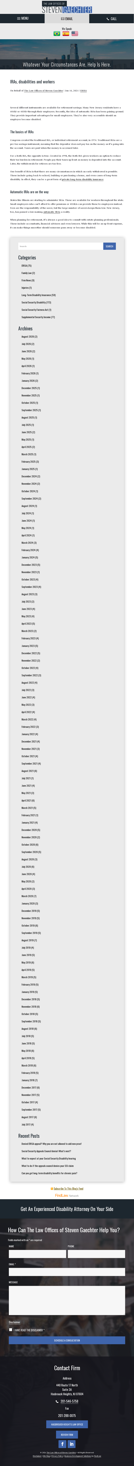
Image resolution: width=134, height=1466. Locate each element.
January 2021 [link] (28, 822)
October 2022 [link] (28, 668)
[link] (67, 7)
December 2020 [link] (29, 830)
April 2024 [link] (27, 535)
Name (11, 1246)
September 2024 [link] (30, 498)
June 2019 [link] (26, 955)
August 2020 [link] (28, 859)
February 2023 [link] (28, 638)
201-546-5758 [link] (69, 1401)
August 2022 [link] (28, 682)
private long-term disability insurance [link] (82, 179)
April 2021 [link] (26, 800)
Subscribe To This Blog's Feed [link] (68, 1189)
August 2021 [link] (28, 771)
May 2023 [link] (26, 616)
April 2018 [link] (26, 1058)
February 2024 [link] (28, 550)
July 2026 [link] (26, 344)
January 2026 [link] (28, 380)
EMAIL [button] (69, 18)
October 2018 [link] (28, 1014)
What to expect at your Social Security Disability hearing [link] (49, 1158)
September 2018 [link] (29, 1021)
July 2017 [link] (26, 1124)
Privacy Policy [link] (57, 1456)
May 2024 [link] (26, 528)
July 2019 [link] (26, 947)
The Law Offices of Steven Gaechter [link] (43, 90)
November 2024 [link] (29, 483)
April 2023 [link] (27, 623)
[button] (22, 17)
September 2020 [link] (30, 852)
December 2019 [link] (29, 910)
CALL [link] (114, 18)
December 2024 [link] (29, 476)
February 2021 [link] (28, 815)
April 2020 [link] (27, 888)
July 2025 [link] (26, 424)
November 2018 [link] (29, 1006)
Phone (71, 1246)
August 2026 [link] (28, 336)
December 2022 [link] (29, 653)
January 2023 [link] (28, 646)
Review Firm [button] (67, 1434)
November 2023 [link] (29, 572)
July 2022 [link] (26, 690)
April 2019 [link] (26, 970)
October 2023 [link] (28, 579)
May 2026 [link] (26, 358)
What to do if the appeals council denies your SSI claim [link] (48, 1166)
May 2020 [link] (26, 881)
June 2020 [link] (27, 874)
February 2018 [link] (28, 1072)
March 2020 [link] (27, 896)
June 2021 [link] (26, 785)
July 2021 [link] (26, 778)
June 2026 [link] (27, 351)
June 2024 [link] (27, 520)
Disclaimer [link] (37, 1456)
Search (109, 246)
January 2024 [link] (28, 557)
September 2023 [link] (30, 586)
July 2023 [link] (26, 601)
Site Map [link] (46, 1456)
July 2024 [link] (26, 513)
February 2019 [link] (28, 984)
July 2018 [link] (26, 1036)
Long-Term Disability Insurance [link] (36, 295)
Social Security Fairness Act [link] (35, 309)
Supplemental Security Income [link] (36, 317)
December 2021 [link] (29, 741)
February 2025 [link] (28, 461)
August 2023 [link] (28, 594)
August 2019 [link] (28, 940)
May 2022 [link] (26, 704)
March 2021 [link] (27, 808)
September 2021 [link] (29, 763)
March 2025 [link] (27, 454)
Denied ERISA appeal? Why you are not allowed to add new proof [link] (52, 1143)
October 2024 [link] (28, 491)
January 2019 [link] (28, 992)
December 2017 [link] (29, 1087)
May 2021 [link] (26, 793)
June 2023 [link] (27, 609)
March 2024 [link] (27, 542)
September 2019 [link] (29, 933)
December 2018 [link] (29, 999)
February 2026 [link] (28, 373)
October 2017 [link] (28, 1102)
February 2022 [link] (28, 726)
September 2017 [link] (29, 1109)
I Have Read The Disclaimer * (29, 1330)
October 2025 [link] (28, 402)
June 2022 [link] (27, 697)
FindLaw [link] (97, 1456)
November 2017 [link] (29, 1095)
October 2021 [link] (28, 756)
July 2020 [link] (26, 866)
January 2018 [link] (28, 1080)
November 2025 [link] (29, 395)
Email (12, 1264)
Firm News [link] (26, 280)
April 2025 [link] (27, 447)
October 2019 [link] (28, 925)
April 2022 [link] (27, 712)
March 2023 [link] (27, 631)
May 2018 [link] (26, 1050)
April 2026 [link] (27, 366)
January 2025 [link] (28, 469)
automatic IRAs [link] (51, 211)
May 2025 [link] (26, 439)
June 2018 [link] (26, 1043)
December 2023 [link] (29, 564)
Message (13, 1282)
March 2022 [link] (27, 719)
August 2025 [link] (28, 417)
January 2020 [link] (28, 903)
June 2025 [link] (27, 432)
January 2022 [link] (28, 734)
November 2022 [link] (29, 660)
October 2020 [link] (28, 844)
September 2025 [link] (30, 410)
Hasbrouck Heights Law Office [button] (67, 1424)
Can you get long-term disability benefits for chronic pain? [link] (49, 1173)
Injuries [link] (25, 287)
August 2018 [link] (28, 1028)
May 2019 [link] (26, 962)
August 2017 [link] (28, 1117)
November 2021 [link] (29, 748)
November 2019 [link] (29, 918)
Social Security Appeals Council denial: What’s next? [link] (46, 1151)
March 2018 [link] (27, 1065)
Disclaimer (14, 1322)
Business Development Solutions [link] (78, 1456)
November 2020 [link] (29, 837)
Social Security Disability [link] (34, 302)
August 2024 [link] (28, 506)
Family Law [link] (27, 273)
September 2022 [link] (30, 675)
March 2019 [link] (27, 977)
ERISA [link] (83, 90)
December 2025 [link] (29, 388)
